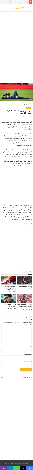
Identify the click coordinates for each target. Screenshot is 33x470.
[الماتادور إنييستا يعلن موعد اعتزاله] (24, 280)
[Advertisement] (16, 30)
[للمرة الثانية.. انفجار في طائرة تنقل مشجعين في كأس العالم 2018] (8, 280)
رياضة (23, 104)
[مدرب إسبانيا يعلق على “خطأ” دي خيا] (8, 298)
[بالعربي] (19, 7)
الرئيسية (28, 104)
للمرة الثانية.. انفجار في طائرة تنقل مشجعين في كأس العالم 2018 (10, 287)
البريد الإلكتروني (28, 354)
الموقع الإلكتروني (27, 361)
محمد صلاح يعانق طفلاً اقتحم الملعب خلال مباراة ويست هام (24, 306)
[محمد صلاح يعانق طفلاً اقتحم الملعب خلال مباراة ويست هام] (24, 298)
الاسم (30, 346)
